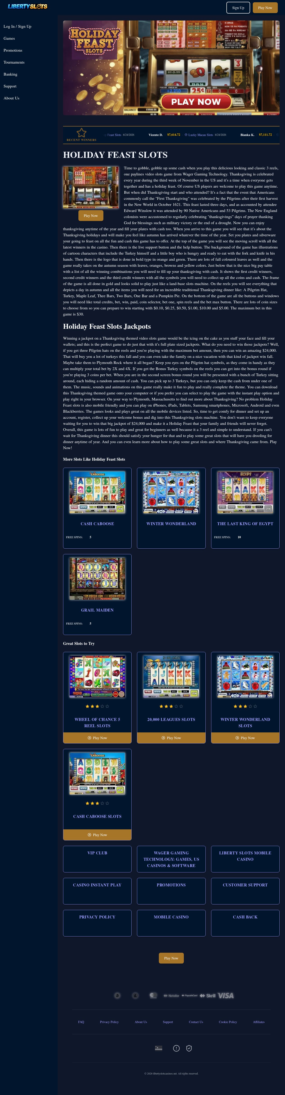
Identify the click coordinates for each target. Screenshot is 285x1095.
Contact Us (196, 1022)
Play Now (265, 7)
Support (10, 86)
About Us (11, 98)
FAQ (81, 1022)
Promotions (13, 50)
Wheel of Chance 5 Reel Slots (97, 722)
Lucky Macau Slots (182, 135)
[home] (29, 12)
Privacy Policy (97, 917)
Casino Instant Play (97, 885)
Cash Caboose (97, 524)
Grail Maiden (97, 610)
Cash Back (245, 917)
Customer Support (245, 885)
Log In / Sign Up (17, 26)
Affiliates (258, 1022)
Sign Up (238, 7)
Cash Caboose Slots (97, 816)
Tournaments (14, 62)
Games (9, 38)
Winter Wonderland (171, 524)
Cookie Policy (228, 1022)
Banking (10, 74)
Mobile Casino (171, 917)
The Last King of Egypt (245, 524)
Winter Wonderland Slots (245, 722)
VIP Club (97, 853)
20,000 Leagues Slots (171, 719)
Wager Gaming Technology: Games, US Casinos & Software (171, 859)
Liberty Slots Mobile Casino (245, 856)
